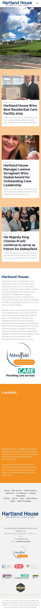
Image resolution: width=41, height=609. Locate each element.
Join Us (15, 498)
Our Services (21, 493)
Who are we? (16, 491)
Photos (7, 498)
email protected (23, 541)
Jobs (22, 498)
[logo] (17, 3)
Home (6, 491)
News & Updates (24, 501)
